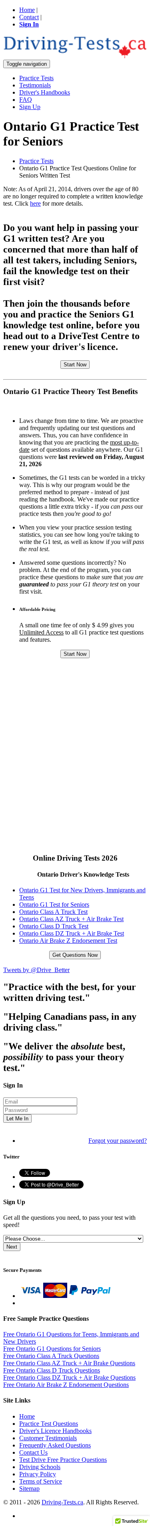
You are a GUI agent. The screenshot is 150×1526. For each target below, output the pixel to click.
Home (27, 9)
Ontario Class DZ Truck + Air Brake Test (71, 933)
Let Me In (17, 1119)
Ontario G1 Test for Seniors (54, 904)
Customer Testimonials (48, 1438)
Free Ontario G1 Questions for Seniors (52, 1348)
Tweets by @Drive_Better (36, 969)
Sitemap (29, 1488)
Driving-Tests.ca (62, 1502)
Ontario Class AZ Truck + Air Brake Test (71, 919)
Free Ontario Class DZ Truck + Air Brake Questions (69, 1377)
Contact (29, 17)
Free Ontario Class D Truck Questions (51, 1370)
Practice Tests (36, 78)
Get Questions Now (75, 955)
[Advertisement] (75, 769)
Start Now (75, 365)
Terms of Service (40, 1481)
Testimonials (35, 85)
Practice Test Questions (48, 1423)
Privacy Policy (37, 1474)
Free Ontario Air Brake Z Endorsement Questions (66, 1384)
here (35, 203)
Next (11, 1247)
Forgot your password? (117, 1140)
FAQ (25, 99)
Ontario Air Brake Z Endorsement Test (68, 940)
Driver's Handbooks (44, 92)
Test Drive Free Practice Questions (63, 1459)
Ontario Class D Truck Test (53, 926)
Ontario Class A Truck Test (53, 911)
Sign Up (29, 106)
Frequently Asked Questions (55, 1445)
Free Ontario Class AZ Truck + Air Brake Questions (69, 1363)
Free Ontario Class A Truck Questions (51, 1355)
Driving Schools (39, 1466)
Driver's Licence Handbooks (55, 1430)
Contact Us (33, 1452)
